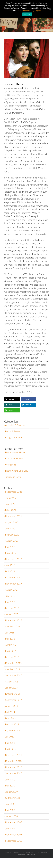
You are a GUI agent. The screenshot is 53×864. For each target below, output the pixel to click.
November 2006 (13, 835)
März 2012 (10, 749)
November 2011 (13, 755)
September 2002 (13, 841)
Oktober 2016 (12, 626)
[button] (12, 399)
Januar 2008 (11, 816)
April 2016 (10, 645)
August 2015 (11, 682)
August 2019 (11, 541)
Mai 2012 (10, 743)
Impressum (21, 854)
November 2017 (13, 584)
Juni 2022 (10, 504)
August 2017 (11, 590)
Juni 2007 (10, 829)
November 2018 (13, 559)
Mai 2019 (10, 547)
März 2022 (10, 510)
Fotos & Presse (12, 431)
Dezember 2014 (13, 694)
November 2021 (13, 516)
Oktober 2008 (12, 798)
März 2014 (10, 718)
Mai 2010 (10, 786)
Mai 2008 (10, 810)
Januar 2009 (11, 792)
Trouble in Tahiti (13, 477)
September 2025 (13, 492)
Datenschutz (30, 854)
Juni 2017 (10, 596)
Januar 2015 (11, 688)
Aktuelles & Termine (15, 425)
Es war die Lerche (14, 458)
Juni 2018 (10, 565)
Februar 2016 (12, 657)
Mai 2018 (10, 571)
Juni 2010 (10, 780)
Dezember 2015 (13, 663)
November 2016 (13, 620)
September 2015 (13, 675)
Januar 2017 (11, 614)
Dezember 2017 (13, 577)
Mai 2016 (10, 639)
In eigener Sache (13, 437)
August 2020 (11, 522)
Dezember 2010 (13, 761)
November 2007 (13, 822)
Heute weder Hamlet (15, 452)
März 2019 (10, 553)
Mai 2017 (10, 602)
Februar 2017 (12, 608)
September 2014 (13, 700)
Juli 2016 (9, 633)
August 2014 (11, 706)
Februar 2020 (12, 535)
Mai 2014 (10, 712)
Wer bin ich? (11, 465)
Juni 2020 (10, 528)
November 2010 (13, 767)
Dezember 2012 (13, 731)
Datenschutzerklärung (25, 11)
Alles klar (27, 14)
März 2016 (10, 651)
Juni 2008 (10, 804)
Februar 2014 (12, 724)
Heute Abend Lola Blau (16, 471)
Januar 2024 (11, 498)
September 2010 (13, 773)
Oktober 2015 (12, 669)
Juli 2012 (9, 737)
